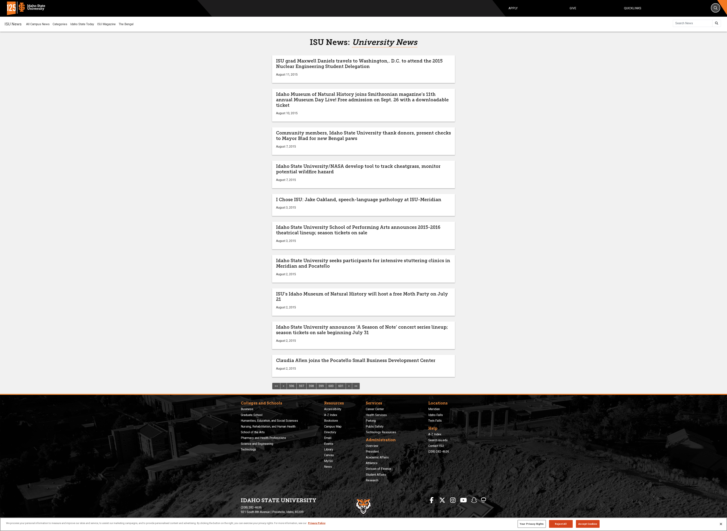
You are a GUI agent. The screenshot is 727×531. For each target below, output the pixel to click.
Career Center (375, 409)
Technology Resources (381, 432)
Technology (248, 449)
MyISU (328, 461)
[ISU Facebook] (431, 500)
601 (340, 386)
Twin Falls (435, 420)
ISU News (13, 24)
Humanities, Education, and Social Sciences (269, 420)
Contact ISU (436, 446)
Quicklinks (632, 8)
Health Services (376, 415)
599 (321, 386)
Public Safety (375, 426)
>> (355, 386)
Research (372, 480)
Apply (513, 8)
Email (327, 438)
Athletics (372, 463)
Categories (60, 24)
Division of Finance (378, 469)
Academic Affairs (377, 457)
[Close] (721, 524)
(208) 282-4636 (438, 451)
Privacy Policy (316, 523)
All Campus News (38, 24)
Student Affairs (376, 474)
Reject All (560, 523)
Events (328, 444)
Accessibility (332, 409)
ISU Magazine (106, 24)
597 (301, 386)
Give (573, 8)
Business (247, 409)
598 (311, 386)
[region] (363, 524)
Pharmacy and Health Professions (263, 438)
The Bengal (126, 24)
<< (276, 386)
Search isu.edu (438, 440)
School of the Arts (253, 432)
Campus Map (333, 426)
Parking (371, 420)
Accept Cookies (587, 523)
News (328, 466)
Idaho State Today (82, 24)
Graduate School (251, 415)
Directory (330, 432)
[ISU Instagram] (453, 500)
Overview (372, 446)
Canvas (329, 455)
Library (328, 449)
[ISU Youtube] (463, 500)
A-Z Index (330, 415)
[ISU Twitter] (442, 500)
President (372, 451)
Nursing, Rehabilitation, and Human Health (268, 426)
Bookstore (331, 420)
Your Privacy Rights (532, 523)
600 (331, 386)
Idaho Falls (435, 415)
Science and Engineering (257, 444)
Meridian (434, 409)
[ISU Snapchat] (474, 500)
